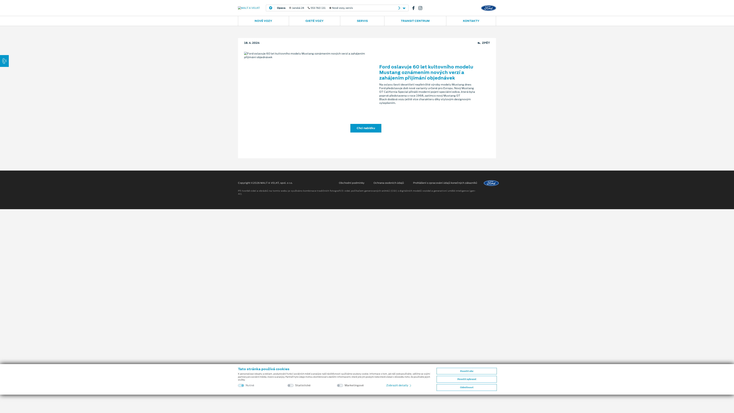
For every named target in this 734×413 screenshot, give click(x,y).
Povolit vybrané (466, 379)
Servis (362, 21)
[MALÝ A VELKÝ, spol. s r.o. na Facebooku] (415, 8)
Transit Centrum (415, 21)
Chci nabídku (366, 128)
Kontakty (471, 21)
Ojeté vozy (314, 21)
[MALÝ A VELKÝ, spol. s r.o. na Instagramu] (421, 8)
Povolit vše (466, 371)
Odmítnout (466, 387)
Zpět (486, 43)
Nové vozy (263, 21)
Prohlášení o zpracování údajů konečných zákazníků (445, 183)
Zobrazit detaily (397, 385)
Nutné (250, 385)
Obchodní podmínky (351, 183)
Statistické (303, 385)
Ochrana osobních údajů (388, 183)
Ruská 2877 (335, 8)
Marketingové (354, 385)
